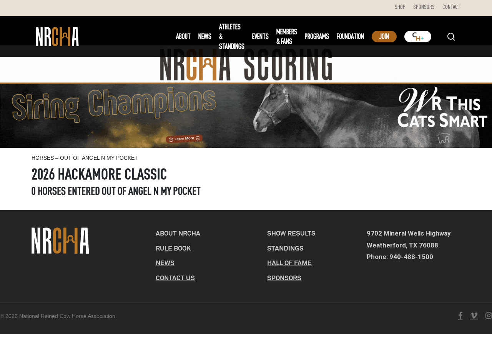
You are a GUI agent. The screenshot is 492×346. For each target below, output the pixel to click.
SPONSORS (284, 278)
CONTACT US (175, 278)
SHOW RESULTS (291, 233)
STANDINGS (285, 248)
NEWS (165, 263)
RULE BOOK (173, 248)
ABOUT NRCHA (178, 233)
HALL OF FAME (289, 263)
